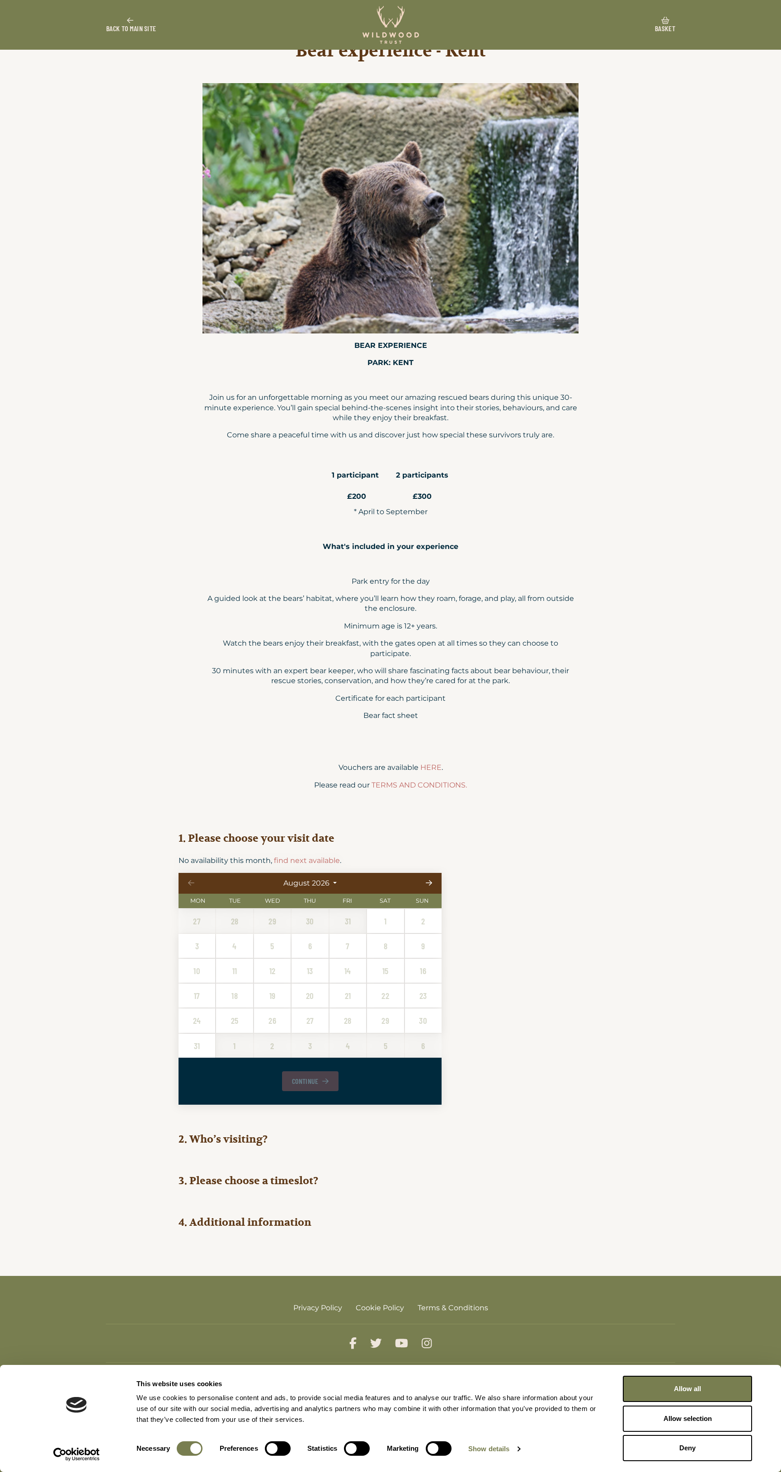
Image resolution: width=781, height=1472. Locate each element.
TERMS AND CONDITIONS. (419, 785)
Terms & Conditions (453, 1307)
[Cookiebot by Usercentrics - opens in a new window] (76, 1454)
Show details (488, 1449)
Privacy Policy (317, 1307)
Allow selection (687, 1418)
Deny (687, 1448)
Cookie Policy (380, 1307)
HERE (431, 767)
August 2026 (307, 882)
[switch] (278, 1448)
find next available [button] (307, 860)
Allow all (687, 1388)
